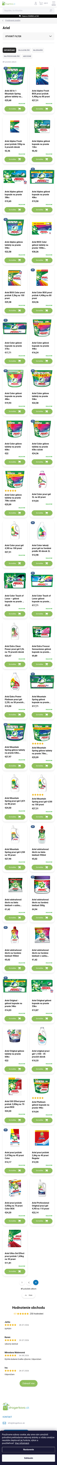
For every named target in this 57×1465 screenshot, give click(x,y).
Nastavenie (28, 1449)
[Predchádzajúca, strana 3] (29, 1282)
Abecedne (27, 56)
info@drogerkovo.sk (16, 1423)
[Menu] (53, 3)
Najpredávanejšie (12, 56)
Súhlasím (28, 1458)
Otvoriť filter (13, 36)
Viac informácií (22, 1443)
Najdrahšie (38, 50)
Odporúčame (9, 50)
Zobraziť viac (28, 1383)
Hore (30, 1295)
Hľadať (50, 10)
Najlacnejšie (24, 50)
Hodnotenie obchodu (28, 1308)
